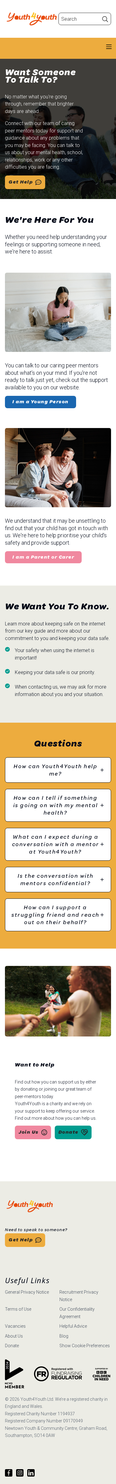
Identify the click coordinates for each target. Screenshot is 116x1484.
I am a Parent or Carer (43, 557)
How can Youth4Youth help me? (55, 770)
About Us (14, 1336)
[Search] (105, 19)
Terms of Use (18, 1309)
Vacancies (15, 1326)
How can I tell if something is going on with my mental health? (55, 805)
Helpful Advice (73, 1326)
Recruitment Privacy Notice (78, 1296)
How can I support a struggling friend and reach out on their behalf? (55, 915)
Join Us (29, 1132)
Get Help (21, 182)
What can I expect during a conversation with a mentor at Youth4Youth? (55, 844)
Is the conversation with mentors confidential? (56, 879)
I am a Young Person (40, 402)
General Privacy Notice (27, 1292)
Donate (68, 1132)
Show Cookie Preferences (84, 1345)
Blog (63, 1336)
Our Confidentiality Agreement (77, 1313)
